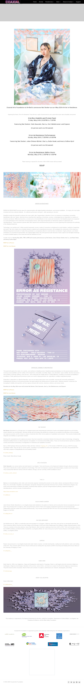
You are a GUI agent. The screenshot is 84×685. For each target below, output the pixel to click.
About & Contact (67, 2)
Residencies (49, 2)
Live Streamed (47, 128)
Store (57, 2)
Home (35, 2)
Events (41, 2)
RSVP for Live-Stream (9, 246)
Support (78, 2)
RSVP (42, 165)
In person (35, 128)
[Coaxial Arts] (13, 2)
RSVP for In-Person (8, 242)
